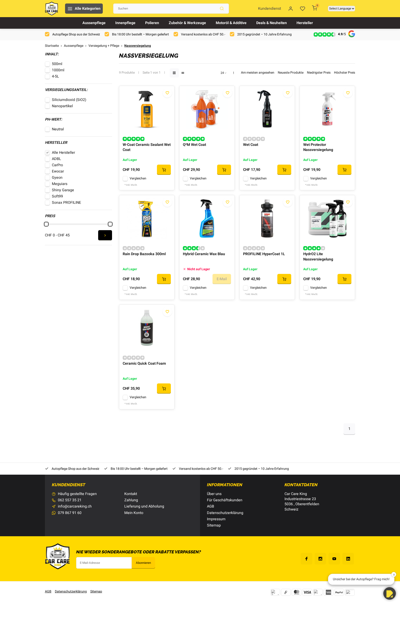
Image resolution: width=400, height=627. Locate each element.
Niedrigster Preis (319, 73)
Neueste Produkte (290, 73)
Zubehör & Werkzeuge (187, 23)
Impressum (216, 519)
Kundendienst (269, 8)
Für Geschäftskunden (224, 500)
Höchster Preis (344, 73)
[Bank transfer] (275, 592)
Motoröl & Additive (231, 23)
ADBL (56, 158)
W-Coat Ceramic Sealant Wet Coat (147, 147)
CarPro (57, 165)
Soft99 (57, 196)
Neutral (58, 129)
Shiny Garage (63, 190)
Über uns (214, 493)
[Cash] (286, 592)
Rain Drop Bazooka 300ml (144, 254)
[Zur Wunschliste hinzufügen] (167, 92)
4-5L (55, 76)
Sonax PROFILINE (66, 202)
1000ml (58, 70)
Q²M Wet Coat (194, 144)
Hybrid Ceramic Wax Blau (204, 254)
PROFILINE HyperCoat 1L (264, 254)
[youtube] (334, 558)
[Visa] (307, 592)
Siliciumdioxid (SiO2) (69, 99)
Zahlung (131, 500)
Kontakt (130, 493)
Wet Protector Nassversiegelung (318, 147)
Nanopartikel (62, 106)
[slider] (46, 224)
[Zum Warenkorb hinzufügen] (164, 170)
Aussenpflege (94, 23)
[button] (389, 593)
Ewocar (58, 171)
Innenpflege (125, 23)
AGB (210, 506)
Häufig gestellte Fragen (77, 493)
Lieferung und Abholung (144, 506)
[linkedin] (348, 558)
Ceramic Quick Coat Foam (144, 363)
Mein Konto (133, 512)
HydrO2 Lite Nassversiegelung (318, 256)
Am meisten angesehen (257, 73)
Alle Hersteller (63, 152)
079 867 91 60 (69, 512)
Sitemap (214, 525)
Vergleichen (138, 178)
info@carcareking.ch (75, 506)
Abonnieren (143, 563)
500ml (57, 63)
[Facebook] (306, 558)
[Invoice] (318, 592)
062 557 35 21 (69, 500)
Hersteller (305, 23)
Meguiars (59, 183)
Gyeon (57, 177)
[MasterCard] (296, 592)
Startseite (52, 46)
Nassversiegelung (137, 46)
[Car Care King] (51, 9)
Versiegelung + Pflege (103, 46)
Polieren (152, 23)
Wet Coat (250, 144)
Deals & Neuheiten (271, 23)
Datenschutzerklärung (225, 512)
